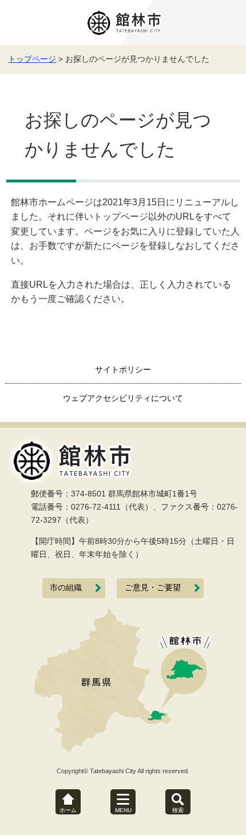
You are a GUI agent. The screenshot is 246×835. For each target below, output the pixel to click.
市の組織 (66, 587)
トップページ (32, 58)
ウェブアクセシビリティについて (123, 398)
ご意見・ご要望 (153, 587)
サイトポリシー (123, 369)
